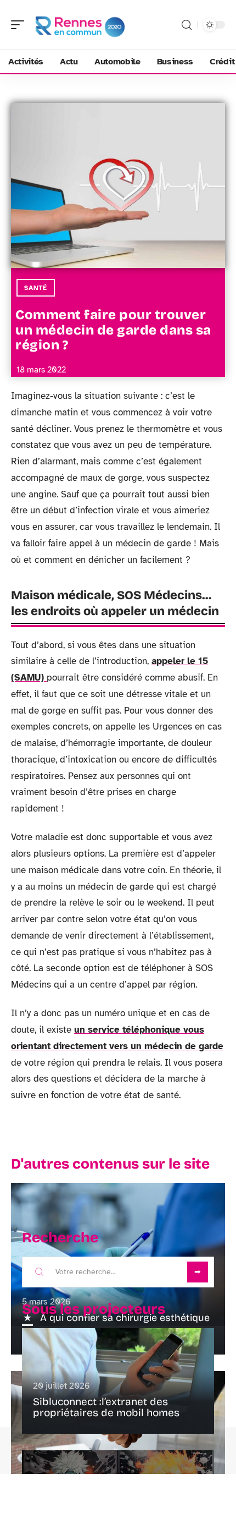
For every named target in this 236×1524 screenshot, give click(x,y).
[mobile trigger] (20, 25)
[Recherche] (186, 25)
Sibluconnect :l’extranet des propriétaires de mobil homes (106, 1407)
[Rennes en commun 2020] (79, 25)
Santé (35, 288)
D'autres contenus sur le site (110, 1163)
